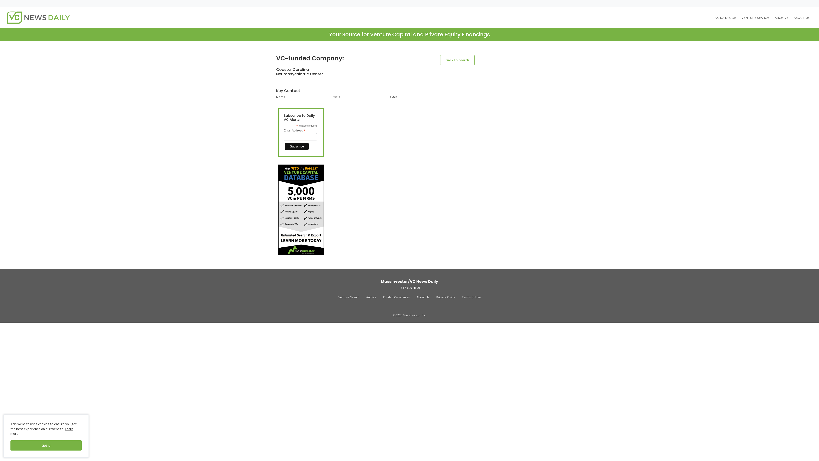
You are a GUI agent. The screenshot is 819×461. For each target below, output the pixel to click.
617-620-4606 (410, 288)
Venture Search (348, 297)
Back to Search (457, 60)
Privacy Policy (445, 297)
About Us (423, 297)
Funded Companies (396, 297)
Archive (371, 297)
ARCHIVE (781, 17)
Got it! (46, 445)
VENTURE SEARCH (755, 17)
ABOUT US (802, 17)
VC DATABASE (725, 17)
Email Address (294, 130)
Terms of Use (471, 297)
